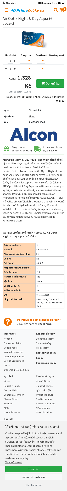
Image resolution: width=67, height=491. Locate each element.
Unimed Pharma (12, 412)
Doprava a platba (12, 343)
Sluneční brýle (43, 381)
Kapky (39, 357)
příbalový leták (23, 232)
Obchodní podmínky (14, 356)
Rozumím (33, 469)
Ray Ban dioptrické (45, 403)
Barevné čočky (43, 343)
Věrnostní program (13, 352)
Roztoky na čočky (46, 352)
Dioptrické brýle (44, 385)
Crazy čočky (42, 347)
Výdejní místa (11, 347)
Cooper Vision (11, 390)
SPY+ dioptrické (44, 412)
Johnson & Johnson (14, 394)
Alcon (32, 116)
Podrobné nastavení (33, 477)
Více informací (13, 462)
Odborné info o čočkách (16, 369)
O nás (54, 2)
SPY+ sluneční (43, 408)
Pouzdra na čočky (46, 362)
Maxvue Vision (11, 399)
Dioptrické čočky (45, 338)
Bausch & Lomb (12, 385)
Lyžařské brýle (43, 390)
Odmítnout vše (33, 485)
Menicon (8, 403)
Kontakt (8, 338)
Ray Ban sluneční (44, 399)
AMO (6, 408)
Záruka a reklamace (14, 360)
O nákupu (46, 2)
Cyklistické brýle (44, 394)
